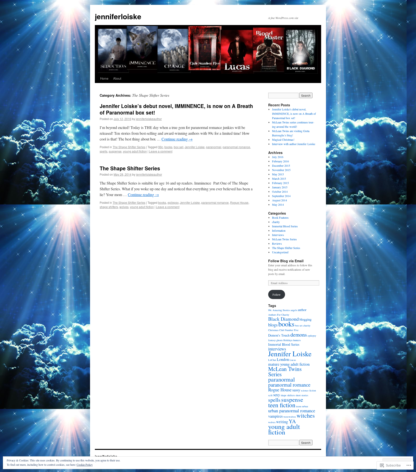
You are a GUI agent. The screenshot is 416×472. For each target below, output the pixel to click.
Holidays (287, 340)
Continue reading (177, 138)
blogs (273, 325)
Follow (277, 294)
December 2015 (281, 165)
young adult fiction (135, 151)
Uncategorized (280, 252)
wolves (124, 207)
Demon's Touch (279, 335)
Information (279, 230)
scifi (270, 395)
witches (306, 415)
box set (178, 147)
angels (294, 310)
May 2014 (278, 204)
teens (298, 406)
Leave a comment (160, 151)
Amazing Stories (281, 310)
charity (276, 222)
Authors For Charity (278, 314)
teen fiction (281, 405)
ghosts (279, 340)
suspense (115, 151)
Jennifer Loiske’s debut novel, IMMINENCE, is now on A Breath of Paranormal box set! (176, 109)
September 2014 (281, 196)
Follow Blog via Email (286, 260)
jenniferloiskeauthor (149, 119)
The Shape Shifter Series (129, 147)
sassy (296, 390)
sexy (276, 394)
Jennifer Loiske (195, 147)
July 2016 (277, 157)
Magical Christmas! (283, 139)
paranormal (213, 147)
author (302, 309)
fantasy (272, 340)
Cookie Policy (85, 464)
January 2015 (279, 187)
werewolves (289, 416)
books (168, 147)
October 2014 (280, 191)
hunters (297, 340)
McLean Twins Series (284, 239)
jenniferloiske (118, 16)
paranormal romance (236, 147)
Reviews (277, 243)
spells (103, 151)
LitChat (272, 360)
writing (282, 421)
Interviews (278, 235)
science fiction (308, 390)
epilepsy (173, 202)
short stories (302, 395)
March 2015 (279, 178)
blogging (305, 319)
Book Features (280, 217)
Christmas (273, 330)
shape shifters (109, 207)
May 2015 (278, 174)
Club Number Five (289, 330)
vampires (275, 416)
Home (104, 78)
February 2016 (280, 161)
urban (305, 406)
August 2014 (279, 200)
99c (160, 147)
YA (292, 421)
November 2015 (281, 170)
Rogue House (239, 202)
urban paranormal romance (291, 411)
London (283, 359)
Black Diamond (283, 319)
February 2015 (280, 183)
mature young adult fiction (289, 364)
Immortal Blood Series (285, 226)
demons (298, 334)
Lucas (293, 360)
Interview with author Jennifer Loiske (293, 144)
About (117, 78)
